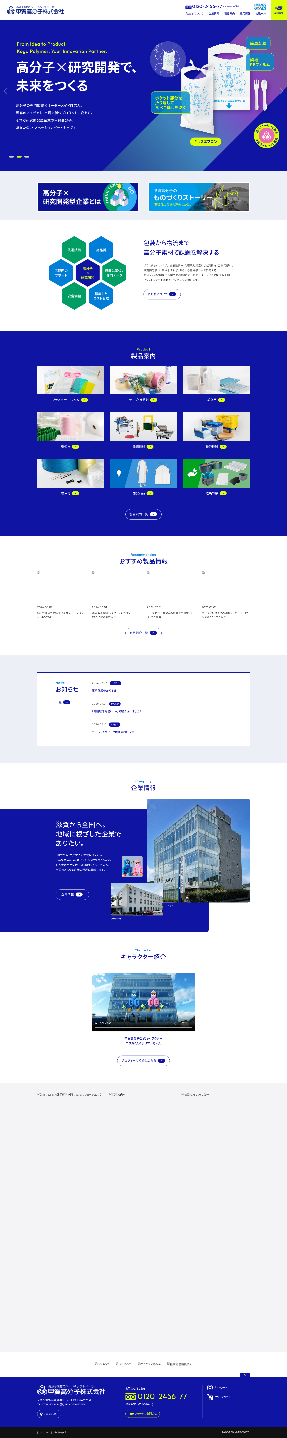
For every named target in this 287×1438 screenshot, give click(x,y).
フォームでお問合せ (146, 1413)
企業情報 (214, 13)
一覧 (58, 702)
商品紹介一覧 (139, 633)
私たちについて (195, 13)
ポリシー (44, 1432)
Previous (5, 91)
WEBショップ (222, 1397)
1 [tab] (11, 157)
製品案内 (229, 13)
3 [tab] (26, 157)
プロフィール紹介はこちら (139, 1061)
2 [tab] (19, 157)
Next (282, 91)
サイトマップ (60, 1432)
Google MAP (51, 1414)
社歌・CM (260, 13)
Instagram (221, 1387)
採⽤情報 (245, 13)
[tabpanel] (143, 91)
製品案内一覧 (139, 514)
